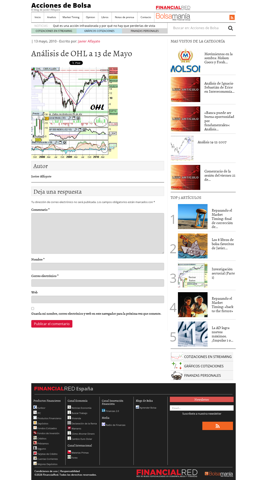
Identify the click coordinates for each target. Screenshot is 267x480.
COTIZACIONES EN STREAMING (54, 31)
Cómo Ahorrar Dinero (83, 433)
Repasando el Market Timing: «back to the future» (222, 304)
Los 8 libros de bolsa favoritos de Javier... (223, 244)
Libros (104, 17)
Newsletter (201, 399)
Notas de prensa (124, 17)
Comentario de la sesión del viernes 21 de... (219, 175)
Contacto (146, 17)
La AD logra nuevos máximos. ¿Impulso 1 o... (222, 334)
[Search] (230, 27)
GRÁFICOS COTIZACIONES (99, 31)
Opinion (90, 17)
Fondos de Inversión (48, 433)
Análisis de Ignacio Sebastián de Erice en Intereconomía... (219, 87)
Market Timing (71, 17)
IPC (39, 413)
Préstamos (43, 443)
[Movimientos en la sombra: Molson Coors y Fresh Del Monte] (185, 60)
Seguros (41, 448)
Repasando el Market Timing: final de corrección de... (222, 218)
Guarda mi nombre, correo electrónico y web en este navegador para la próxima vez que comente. (96, 313)
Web (34, 292)
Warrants (76, 428)
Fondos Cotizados (47, 428)
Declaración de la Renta (84, 423)
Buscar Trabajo (79, 413)
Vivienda (76, 418)
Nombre (38, 259)
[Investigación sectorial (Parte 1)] (193, 275)
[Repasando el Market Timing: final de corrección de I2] (193, 216)
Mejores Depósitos (47, 464)
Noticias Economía (81, 407)
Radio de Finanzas (115, 424)
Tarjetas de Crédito (47, 453)
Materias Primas (80, 452)
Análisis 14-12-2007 (212, 142)
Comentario (40, 209)
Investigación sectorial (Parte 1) (223, 273)
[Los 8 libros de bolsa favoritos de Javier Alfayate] (193, 245)
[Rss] (232, 17)
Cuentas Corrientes (47, 458)
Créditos (41, 438)
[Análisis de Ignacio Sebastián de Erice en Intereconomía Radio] (185, 89)
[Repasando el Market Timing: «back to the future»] (193, 304)
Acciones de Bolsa (61, 5)
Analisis (51, 17)
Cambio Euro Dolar (81, 438)
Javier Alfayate (89, 41)
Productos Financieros (49, 418)
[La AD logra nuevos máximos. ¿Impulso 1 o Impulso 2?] (193, 334)
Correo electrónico (45, 275)
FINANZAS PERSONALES (145, 31)
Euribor (41, 407)
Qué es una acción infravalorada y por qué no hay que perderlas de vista (104, 26)
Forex (74, 457)
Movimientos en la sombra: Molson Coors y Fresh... (218, 58)
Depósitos (42, 423)
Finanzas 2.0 (112, 411)
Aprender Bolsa (147, 407)
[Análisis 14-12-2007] (182, 148)
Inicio (38, 17)
